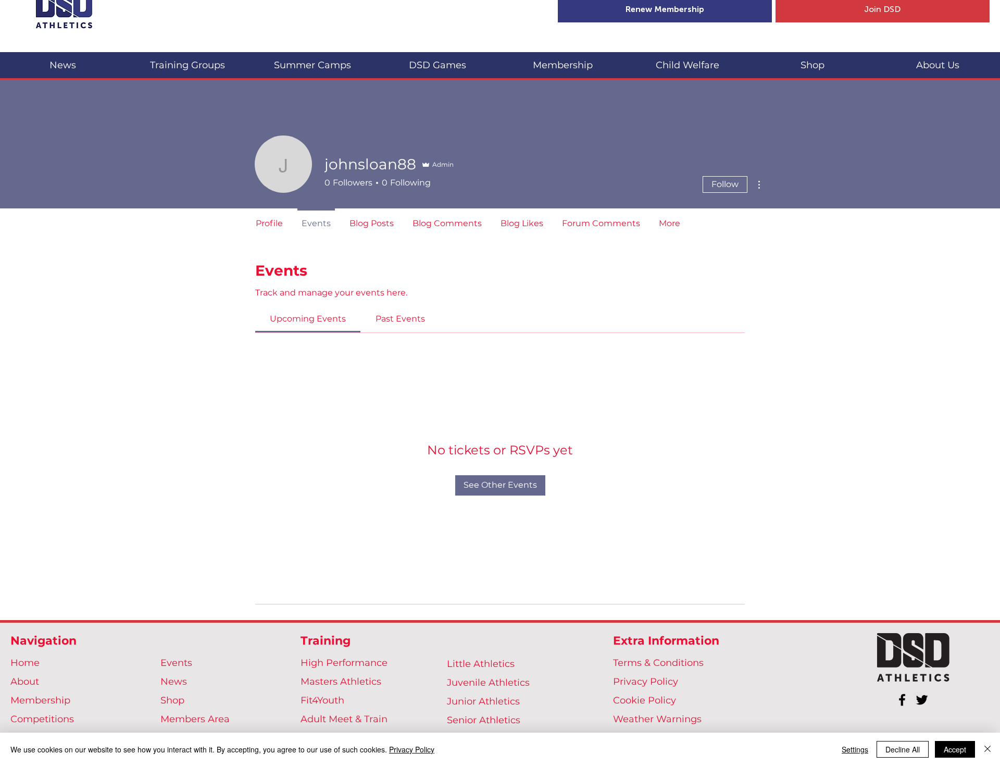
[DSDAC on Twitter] (922, 700)
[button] (187, 61)
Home (25, 663)
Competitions (42, 719)
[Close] (987, 749)
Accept (955, 749)
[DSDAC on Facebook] (902, 700)
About (24, 681)
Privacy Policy (645, 681)
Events (176, 663)
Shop (172, 700)
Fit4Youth (322, 700)
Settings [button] (855, 749)
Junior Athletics (483, 701)
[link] (308, 319)
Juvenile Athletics (488, 682)
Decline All (902, 749)
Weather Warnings (657, 719)
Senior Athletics (483, 720)
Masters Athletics (341, 681)
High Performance (344, 663)
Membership (40, 700)
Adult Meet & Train (344, 719)
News (173, 681)
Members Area (195, 719)
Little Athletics (481, 664)
